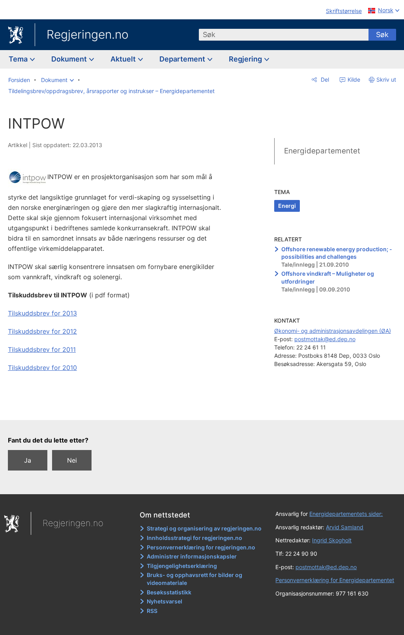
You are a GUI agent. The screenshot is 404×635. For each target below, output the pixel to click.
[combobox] (283, 35)
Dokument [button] (69, 59)
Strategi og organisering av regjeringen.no (204, 528)
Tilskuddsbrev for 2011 (42, 349)
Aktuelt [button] (123, 59)
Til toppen (120, 409)
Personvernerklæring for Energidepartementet (334, 580)
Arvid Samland (344, 527)
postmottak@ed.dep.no (324, 339)
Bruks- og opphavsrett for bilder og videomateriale (194, 579)
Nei (72, 460)
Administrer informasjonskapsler (192, 556)
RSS (152, 610)
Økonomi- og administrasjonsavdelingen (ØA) (332, 330)
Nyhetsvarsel (164, 601)
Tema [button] (19, 59)
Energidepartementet (322, 150)
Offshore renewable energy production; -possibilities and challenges (336, 253)
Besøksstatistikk (169, 592)
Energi (287, 205)
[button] (57, 80)
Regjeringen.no (88, 34)
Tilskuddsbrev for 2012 (42, 331)
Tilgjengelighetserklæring (182, 565)
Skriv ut (386, 79)
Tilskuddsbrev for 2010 (42, 368)
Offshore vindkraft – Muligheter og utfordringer (327, 277)
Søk (382, 34)
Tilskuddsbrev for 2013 (42, 313)
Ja (27, 460)
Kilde (353, 79)
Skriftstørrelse (344, 10)
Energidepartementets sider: (346, 513)
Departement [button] (183, 59)
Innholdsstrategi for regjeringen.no (194, 537)
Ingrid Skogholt (332, 540)
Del (324, 79)
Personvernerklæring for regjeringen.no (201, 547)
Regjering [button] (246, 59)
